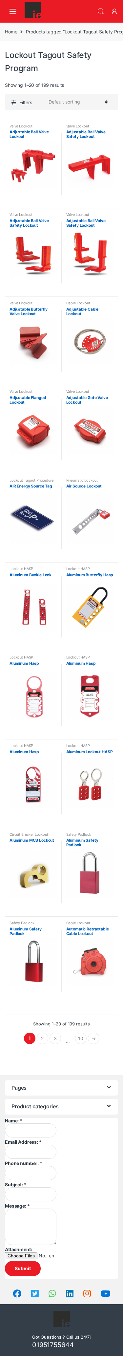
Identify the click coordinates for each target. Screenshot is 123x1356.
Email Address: (23, 1142)
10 (80, 1038)
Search (100, 11)
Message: (17, 1206)
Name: (13, 1120)
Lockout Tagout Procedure (31, 480)
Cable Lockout (78, 303)
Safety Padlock (78, 834)
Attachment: (18, 1249)
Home (11, 31)
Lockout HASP (21, 568)
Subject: (16, 1184)
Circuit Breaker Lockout (29, 834)
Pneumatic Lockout (82, 480)
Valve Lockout (21, 126)
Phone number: (23, 1163)
